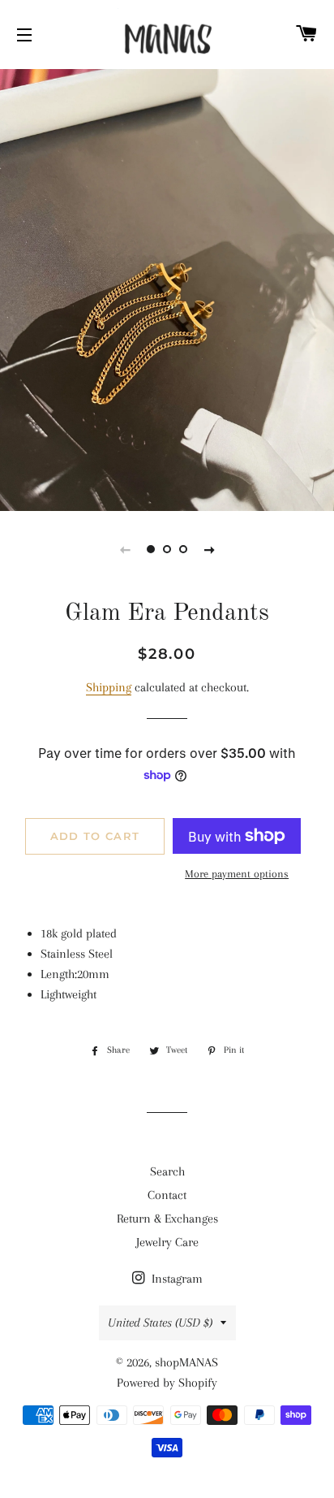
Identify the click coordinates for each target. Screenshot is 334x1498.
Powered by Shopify (167, 1382)
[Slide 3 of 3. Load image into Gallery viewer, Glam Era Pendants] (183, 549)
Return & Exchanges (167, 1218)
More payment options (237, 874)
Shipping (108, 687)
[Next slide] (209, 549)
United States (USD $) (160, 1322)
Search (167, 1171)
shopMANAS (186, 1362)
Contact (167, 1195)
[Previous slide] (125, 549)
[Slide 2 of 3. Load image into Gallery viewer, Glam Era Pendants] (167, 549)
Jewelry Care (167, 1242)
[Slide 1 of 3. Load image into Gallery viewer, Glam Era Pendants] (151, 549)
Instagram (175, 1278)
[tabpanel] (167, 288)
